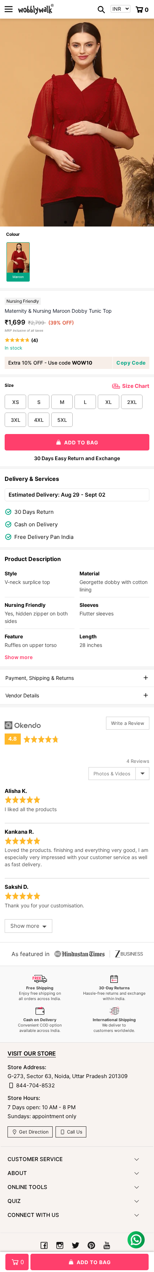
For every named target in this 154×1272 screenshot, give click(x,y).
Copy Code (131, 363)
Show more (19, 657)
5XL (62, 420)
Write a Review (127, 723)
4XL (39, 420)
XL (108, 402)
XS (15, 402)
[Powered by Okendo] (23, 725)
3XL (15, 420)
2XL (132, 402)
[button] (65, 222)
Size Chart (135, 385)
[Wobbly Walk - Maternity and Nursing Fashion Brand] (36, 9)
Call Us (74, 1132)
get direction (33, 1132)
